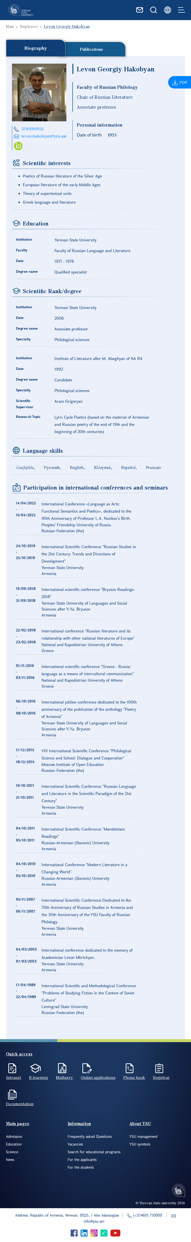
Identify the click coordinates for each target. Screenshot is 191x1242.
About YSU (140, 1123)
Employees (29, 26)
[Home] (21, 10)
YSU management (143, 1136)
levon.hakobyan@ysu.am (43, 136)
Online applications (98, 1077)
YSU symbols (139, 1144)
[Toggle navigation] (181, 9)
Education (14, 1144)
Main (10, 26)
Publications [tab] (91, 49)
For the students (81, 1167)
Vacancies (75, 1144)
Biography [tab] (35, 48)
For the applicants (82, 1159)
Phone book (134, 1077)
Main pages (17, 1123)
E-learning (38, 1077)
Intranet (13, 1077)
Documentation (20, 1104)
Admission (14, 1136)
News (10, 1159)
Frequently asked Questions (90, 1136)
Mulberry (64, 1077)
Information (79, 1123)
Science (12, 1151)
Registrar (161, 1077)
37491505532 (32, 129)
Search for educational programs (94, 1151)
